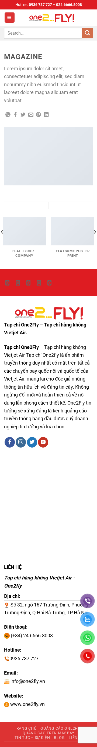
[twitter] (7, 283)
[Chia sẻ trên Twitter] (23, 115)
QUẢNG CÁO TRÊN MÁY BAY (48, 733)
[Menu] (10, 17)
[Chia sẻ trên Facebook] (15, 115)
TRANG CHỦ (25, 728)
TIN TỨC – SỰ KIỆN (32, 737)
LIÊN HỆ (76, 737)
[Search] (90, 17)
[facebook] (28, 283)
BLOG (59, 737)
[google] (39, 283)
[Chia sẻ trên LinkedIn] (46, 115)
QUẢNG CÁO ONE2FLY (60, 728)
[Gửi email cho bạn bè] (30, 115)
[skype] (18, 283)
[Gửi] (87, 33)
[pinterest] (49, 283)
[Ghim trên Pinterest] (38, 115)
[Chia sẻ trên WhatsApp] (8, 115)
